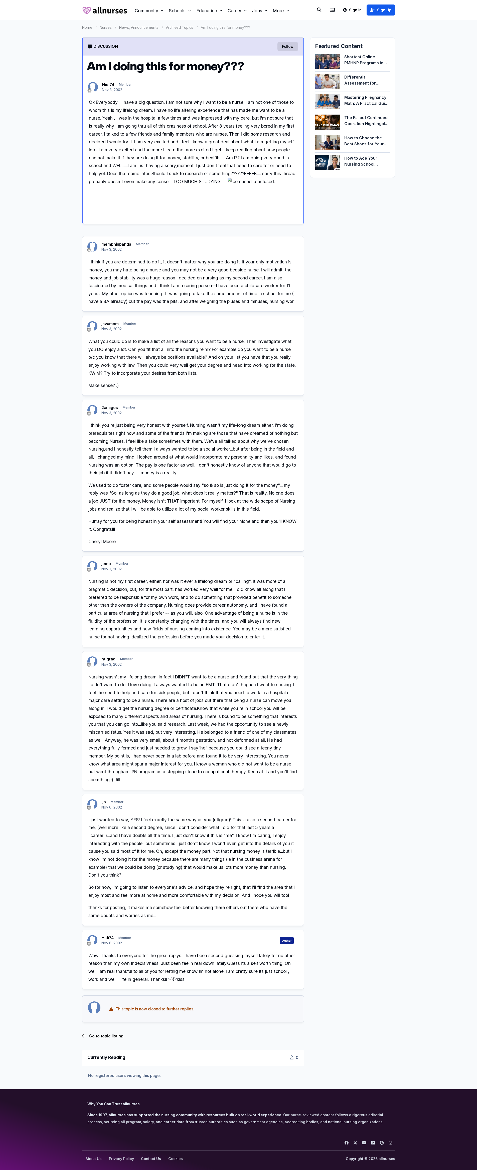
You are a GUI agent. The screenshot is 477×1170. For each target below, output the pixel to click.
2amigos (109, 407)
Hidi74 (108, 84)
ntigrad (108, 658)
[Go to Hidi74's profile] (93, 87)
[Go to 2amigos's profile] (92, 410)
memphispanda (116, 244)
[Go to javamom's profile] (92, 326)
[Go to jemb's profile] (92, 566)
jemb (106, 563)
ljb (103, 801)
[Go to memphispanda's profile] (92, 247)
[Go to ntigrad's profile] (92, 661)
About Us (94, 1158)
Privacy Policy (121, 1158)
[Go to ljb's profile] (92, 804)
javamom (110, 323)
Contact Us (151, 1158)
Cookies (175, 1158)
